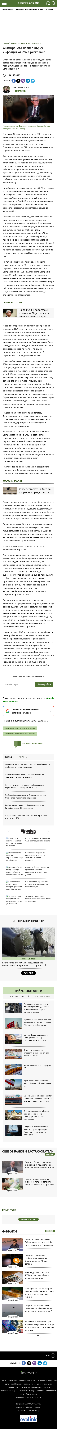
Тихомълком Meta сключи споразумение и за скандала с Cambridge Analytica (24, 776)
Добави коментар (28, 1219)
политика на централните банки (20, 728)
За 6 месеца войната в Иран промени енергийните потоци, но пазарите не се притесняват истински (40, 1325)
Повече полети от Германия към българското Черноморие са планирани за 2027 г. (24, 786)
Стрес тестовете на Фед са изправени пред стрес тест (35, 490)
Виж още (28, 973)
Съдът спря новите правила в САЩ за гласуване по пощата (37, 839)
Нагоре (48, 1355)
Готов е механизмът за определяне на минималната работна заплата (36, 1053)
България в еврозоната (26, 9)
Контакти (5, 1380)
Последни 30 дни (41, 996)
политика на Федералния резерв (20, 733)
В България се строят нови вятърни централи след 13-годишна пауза (36, 884)
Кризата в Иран (46, 9)
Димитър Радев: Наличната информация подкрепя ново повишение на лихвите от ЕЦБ (39, 1165)
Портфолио (9, 1384)
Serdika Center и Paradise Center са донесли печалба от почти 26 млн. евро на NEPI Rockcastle (38, 1098)
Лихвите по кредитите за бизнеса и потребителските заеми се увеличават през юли (39, 1182)
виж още (49, 1154)
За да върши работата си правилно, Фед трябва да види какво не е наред (34, 313)
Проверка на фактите (40, 1387)
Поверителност (29, 1380)
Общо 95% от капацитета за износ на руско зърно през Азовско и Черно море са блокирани (36, 1130)
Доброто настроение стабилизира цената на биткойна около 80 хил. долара (24, 806)
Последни (9, 757)
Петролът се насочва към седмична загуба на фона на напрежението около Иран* (38, 1308)
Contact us (22, 1410)
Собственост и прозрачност (18, 1387)
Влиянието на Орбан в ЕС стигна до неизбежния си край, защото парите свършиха (27, 765)
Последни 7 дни (16, 996)
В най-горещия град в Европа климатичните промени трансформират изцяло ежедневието (37, 1115)
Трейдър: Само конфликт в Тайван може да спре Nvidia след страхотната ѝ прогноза (26, 796)
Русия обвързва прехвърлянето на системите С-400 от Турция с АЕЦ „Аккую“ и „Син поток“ (37, 1022)
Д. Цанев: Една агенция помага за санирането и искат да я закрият (38, 898)
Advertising (34, 1410)
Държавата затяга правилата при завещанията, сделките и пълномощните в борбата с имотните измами (36, 1008)
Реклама (13, 1380)
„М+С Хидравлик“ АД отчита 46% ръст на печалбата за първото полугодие (38, 1275)
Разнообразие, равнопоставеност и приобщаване (22, 1390)
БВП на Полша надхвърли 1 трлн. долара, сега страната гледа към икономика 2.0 (36, 1038)
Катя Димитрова (20, 87)
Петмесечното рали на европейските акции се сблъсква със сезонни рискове (35, 856)
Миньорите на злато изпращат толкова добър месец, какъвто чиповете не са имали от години (39, 1292)
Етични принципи (44, 1384)
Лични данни (31, 1394)
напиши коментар (32, 743)
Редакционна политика (25, 1384)
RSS (20, 1380)
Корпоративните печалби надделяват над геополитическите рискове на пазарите (22, 964)
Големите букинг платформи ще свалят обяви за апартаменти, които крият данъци (37, 871)
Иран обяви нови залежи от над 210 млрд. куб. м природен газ (37, 1083)
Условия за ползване (47, 1380)
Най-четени (23, 757)
